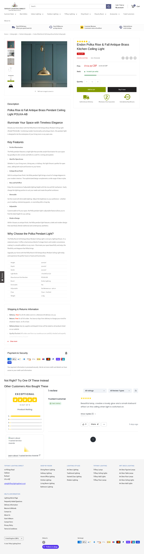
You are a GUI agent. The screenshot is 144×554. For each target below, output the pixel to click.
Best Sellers (23, 14)
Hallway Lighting (46, 473)
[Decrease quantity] (86, 82)
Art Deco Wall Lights (125, 483)
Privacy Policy (8, 525)
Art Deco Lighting (72, 470)
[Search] (108, 6)
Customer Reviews (93, 27)
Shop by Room (99, 14)
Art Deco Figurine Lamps (127, 470)
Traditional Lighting (73, 473)
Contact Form (8, 522)
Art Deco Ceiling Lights (126, 480)
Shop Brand (84, 14)
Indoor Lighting (36, 14)
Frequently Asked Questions (13, 501)
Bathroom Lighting (46, 487)
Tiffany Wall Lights (99, 476)
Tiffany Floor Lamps (99, 480)
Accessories (113, 14)
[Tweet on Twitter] (131, 57)
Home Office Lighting (47, 476)
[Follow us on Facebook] (43, 542)
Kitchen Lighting (45, 480)
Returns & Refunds (10, 508)
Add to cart (91, 89)
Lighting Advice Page (11, 498)
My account (119, 7)
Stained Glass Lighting (74, 476)
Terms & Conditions (10, 529)
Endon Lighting (82, 58)
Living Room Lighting (47, 483)
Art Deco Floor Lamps (126, 476)
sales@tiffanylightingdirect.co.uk (15, 483)
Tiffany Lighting (69, 14)
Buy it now (122, 89)
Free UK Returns (58, 27)
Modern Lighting (72, 480)
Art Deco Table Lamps (126, 473)
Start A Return (8, 518)
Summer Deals (9, 14)
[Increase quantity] (98, 82)
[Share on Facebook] (123, 57)
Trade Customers (128, 14)
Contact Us (7, 512)
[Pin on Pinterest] (127, 57)
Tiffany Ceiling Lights (100, 473)
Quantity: (80, 81)
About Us (7, 21)
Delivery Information (11, 505)
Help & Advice (127, 27)
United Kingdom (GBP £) (12, 538)
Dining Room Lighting (47, 470)
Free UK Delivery (24, 27)
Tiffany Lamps (98, 470)
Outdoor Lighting (52, 14)
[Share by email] (135, 57)
